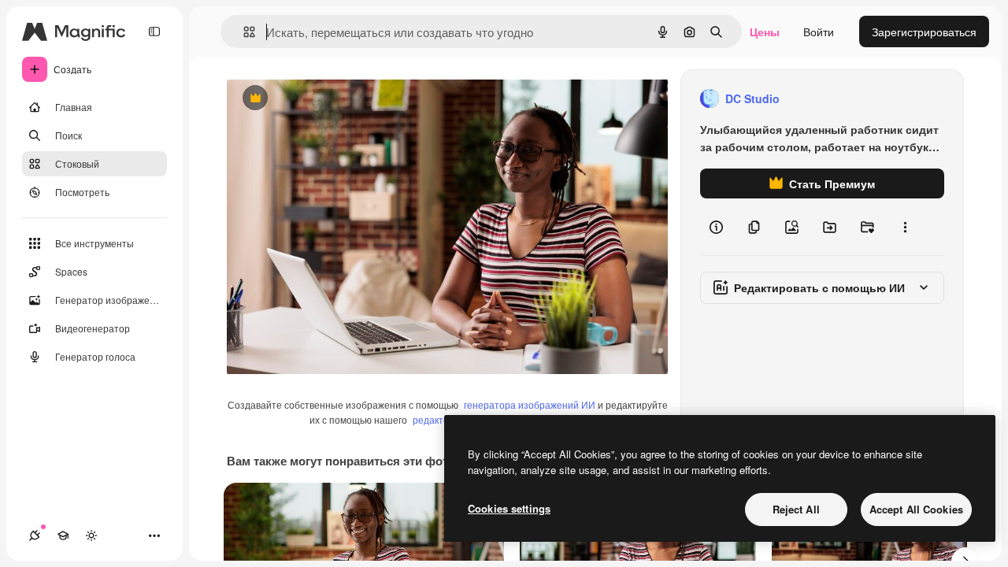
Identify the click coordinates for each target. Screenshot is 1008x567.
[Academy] (63, 535)
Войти (818, 31)
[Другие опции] (905, 227)
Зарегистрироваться (924, 31)
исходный (332, 99)
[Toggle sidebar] (154, 31)
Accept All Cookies (916, 509)
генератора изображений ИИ (529, 404)
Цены (765, 31)
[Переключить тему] (91, 535)
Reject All (796, 509)
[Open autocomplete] (243, 32)
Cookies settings (509, 508)
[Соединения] (34, 535)
